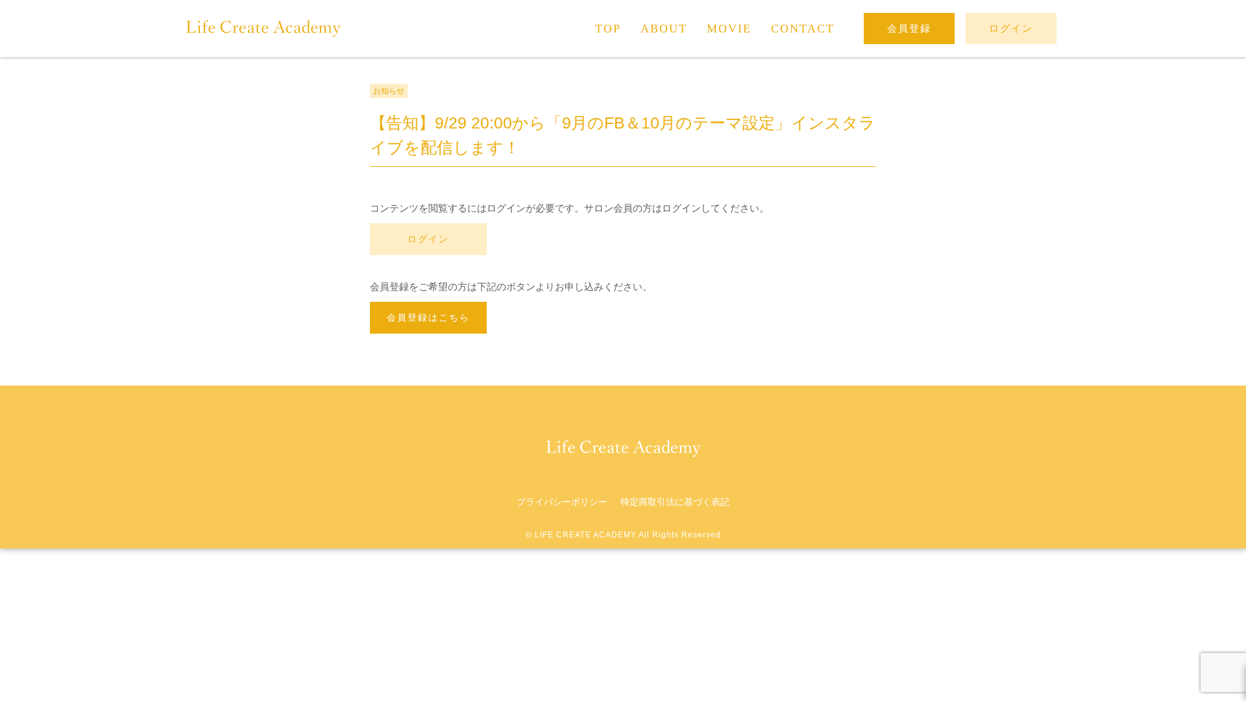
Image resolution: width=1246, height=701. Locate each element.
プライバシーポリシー (562, 502)
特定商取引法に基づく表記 (674, 502)
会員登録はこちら (428, 317)
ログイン (428, 239)
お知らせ (388, 90)
